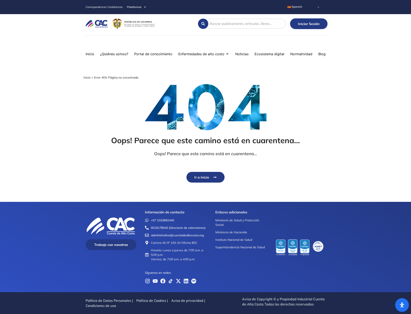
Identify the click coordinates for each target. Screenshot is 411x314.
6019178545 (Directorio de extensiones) (178, 228)
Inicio (87, 77)
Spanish (296, 6)
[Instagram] (147, 281)
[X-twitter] (178, 281)
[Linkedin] (186, 281)
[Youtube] (155, 281)
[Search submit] (203, 24)
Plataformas (134, 7)
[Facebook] (162, 281)
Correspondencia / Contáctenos (104, 7)
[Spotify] (193, 281)
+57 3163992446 (162, 220)
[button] (6, 44)
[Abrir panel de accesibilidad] (402, 305)
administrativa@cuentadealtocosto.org (177, 235)
